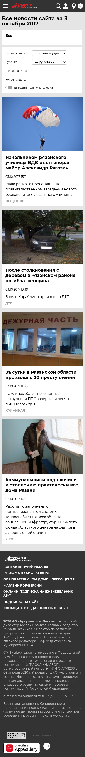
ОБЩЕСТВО (15, 201)
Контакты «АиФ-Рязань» (26, 567)
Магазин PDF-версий (22, 585)
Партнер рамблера (41, 735)
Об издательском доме (25, 579)
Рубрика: (11, 62)
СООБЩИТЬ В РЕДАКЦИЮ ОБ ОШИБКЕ (36, 608)
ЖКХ (9, 539)
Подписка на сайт (20, 602)
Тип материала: (15, 53)
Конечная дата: (15, 79)
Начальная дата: (16, 70)
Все (8, 36)
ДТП (8, 303)
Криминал (15, 410)
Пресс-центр (63, 579)
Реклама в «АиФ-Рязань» (26, 573)
